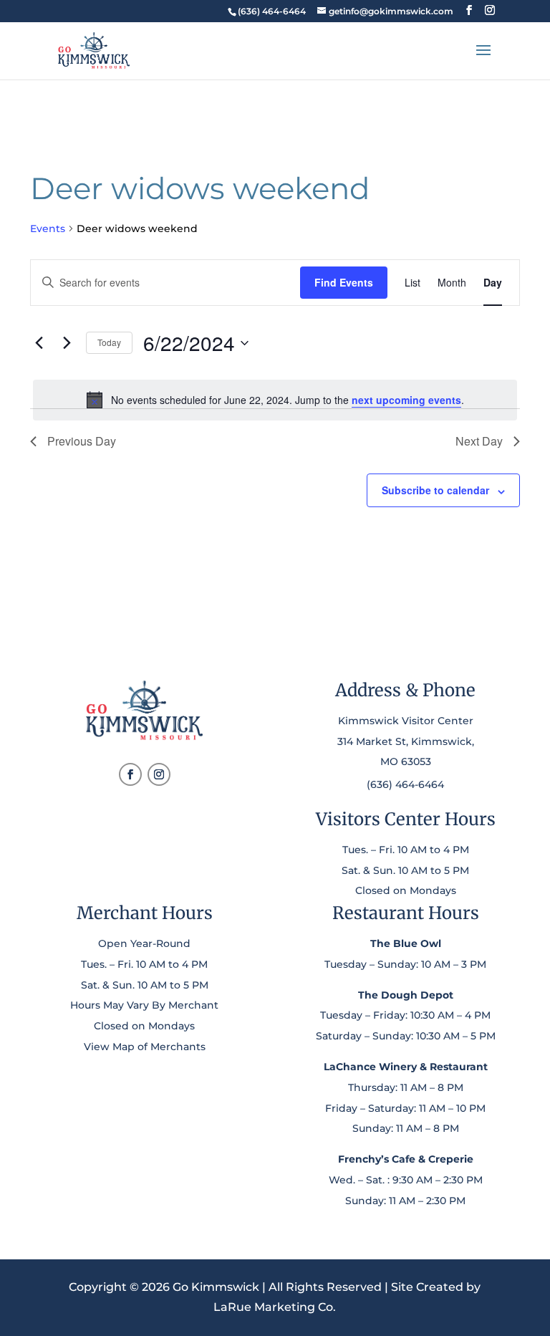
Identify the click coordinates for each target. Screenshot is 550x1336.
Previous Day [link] (81, 441)
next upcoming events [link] (406, 400)
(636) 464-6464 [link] (405, 784)
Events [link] (47, 228)
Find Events (343, 282)
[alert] (275, 400)
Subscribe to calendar (435, 490)
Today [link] (109, 342)
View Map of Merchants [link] (145, 1046)
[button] (469, 10)
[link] (271, 11)
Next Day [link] (479, 441)
